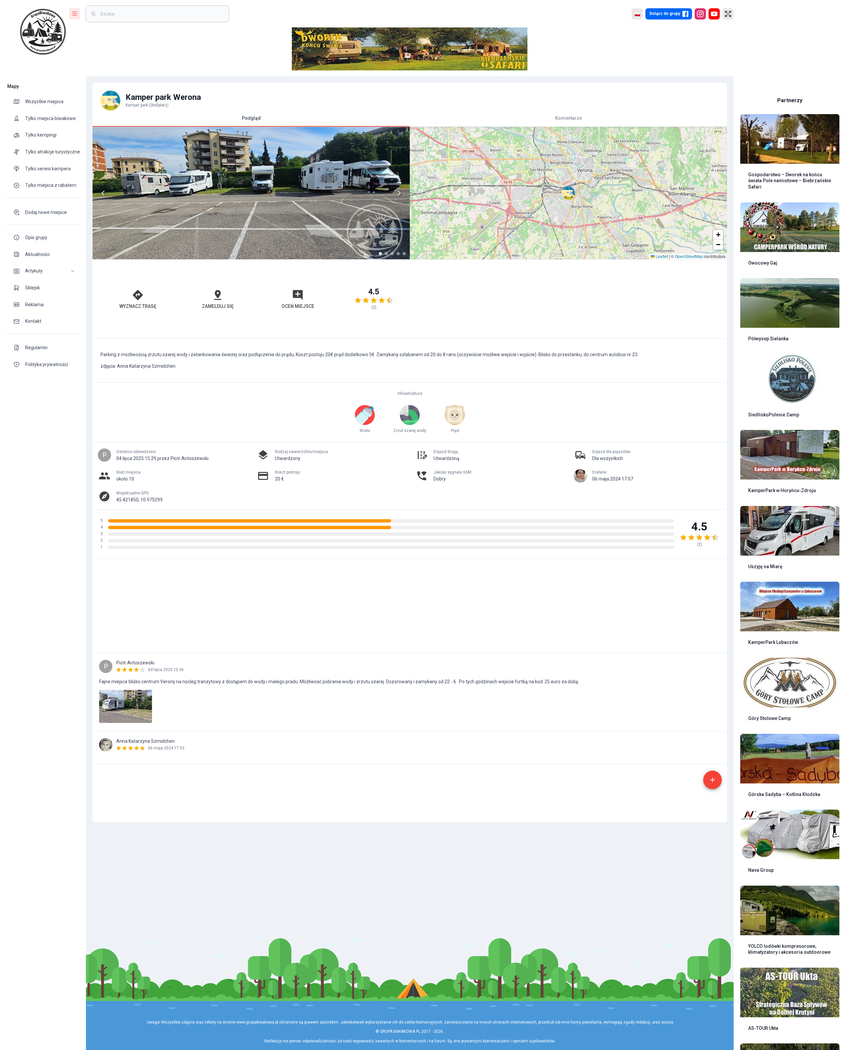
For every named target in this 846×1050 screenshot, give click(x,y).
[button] (43, 271)
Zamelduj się (218, 306)
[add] (712, 780)
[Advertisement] (568, 299)
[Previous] (103, 193)
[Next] (399, 193)
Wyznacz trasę (137, 306)
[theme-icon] (19, 101)
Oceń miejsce (298, 306)
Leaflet (661, 256)
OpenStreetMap (689, 256)
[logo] (43, 32)
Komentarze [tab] (568, 118)
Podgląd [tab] (251, 118)
